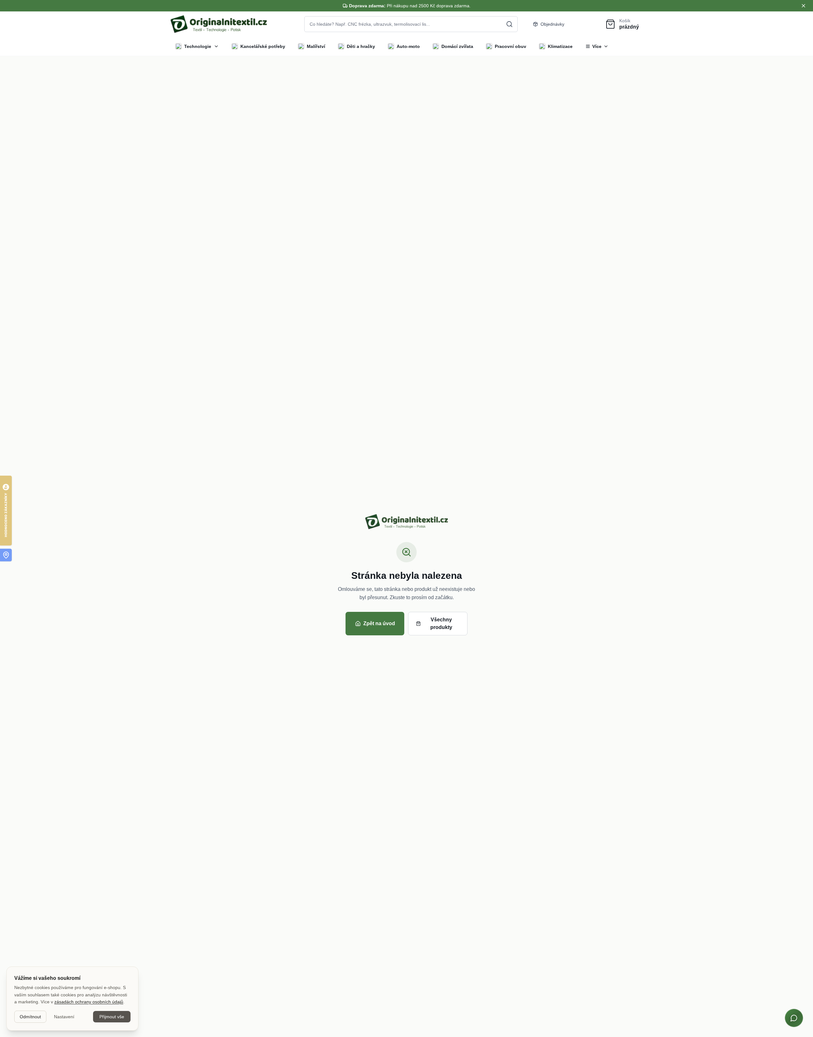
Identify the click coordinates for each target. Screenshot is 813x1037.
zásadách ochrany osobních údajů (88, 1001)
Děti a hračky (361, 46)
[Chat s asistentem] (794, 1018)
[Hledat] (509, 24)
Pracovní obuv (510, 46)
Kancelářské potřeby (262, 46)
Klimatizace (560, 46)
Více (596, 46)
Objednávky (552, 24)
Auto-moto (408, 46)
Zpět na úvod (379, 623)
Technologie (197, 46)
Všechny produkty (441, 623)
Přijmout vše (111, 1016)
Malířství (316, 46)
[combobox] (411, 24)
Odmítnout (30, 1016)
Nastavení (64, 1016)
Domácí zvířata (457, 46)
